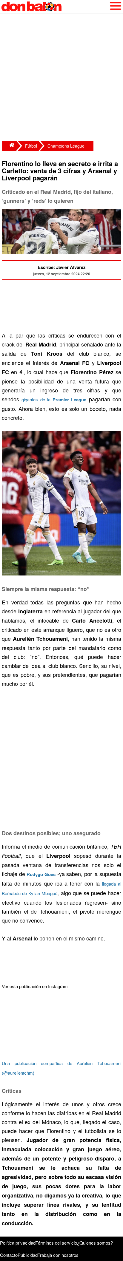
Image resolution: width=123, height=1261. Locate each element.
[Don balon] (55, 7)
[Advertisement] (61, 77)
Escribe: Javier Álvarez (62, 267)
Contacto (9, 1255)
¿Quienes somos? (95, 1243)
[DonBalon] (9, 146)
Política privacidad (18, 1243)
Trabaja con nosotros (58, 1255)
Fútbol (31, 146)
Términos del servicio (56, 1243)
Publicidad (28, 1255)
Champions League (65, 146)
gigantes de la (53, 399)
